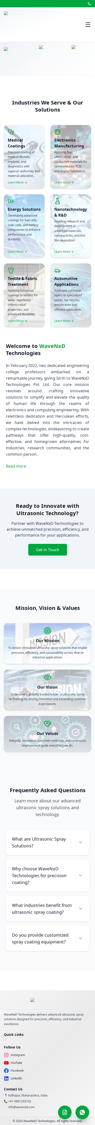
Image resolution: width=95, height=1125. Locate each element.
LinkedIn (16, 1078)
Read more (16, 466)
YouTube (16, 1063)
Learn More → (17, 182)
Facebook (17, 1071)
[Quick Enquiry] (65, 1112)
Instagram (18, 1055)
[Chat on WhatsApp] (82, 1112)
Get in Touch (47, 549)
